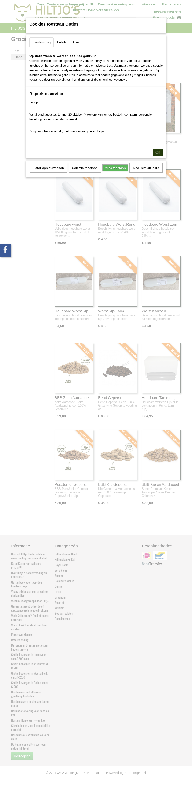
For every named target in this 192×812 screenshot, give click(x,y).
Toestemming (41, 42)
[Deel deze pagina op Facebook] (5, 250)
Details (61, 42)
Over (76, 42)
